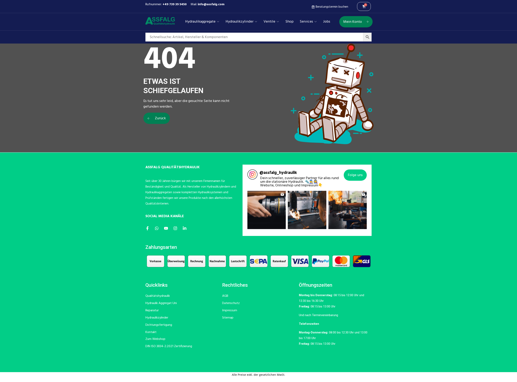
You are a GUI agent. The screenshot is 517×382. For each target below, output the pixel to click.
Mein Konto (352, 22)
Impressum (229, 310)
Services (306, 22)
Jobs (326, 22)
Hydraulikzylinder (239, 22)
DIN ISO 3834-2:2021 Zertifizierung (168, 346)
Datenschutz (231, 303)
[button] (266, 210)
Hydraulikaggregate (200, 22)
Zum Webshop (155, 339)
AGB (225, 296)
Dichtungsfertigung (158, 325)
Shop (289, 22)
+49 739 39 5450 (175, 4)
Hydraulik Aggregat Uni (161, 303)
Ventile (269, 22)
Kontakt (151, 332)
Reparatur (152, 310)
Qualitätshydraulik (157, 296)
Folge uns (355, 175)
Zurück (160, 118)
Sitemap (227, 317)
